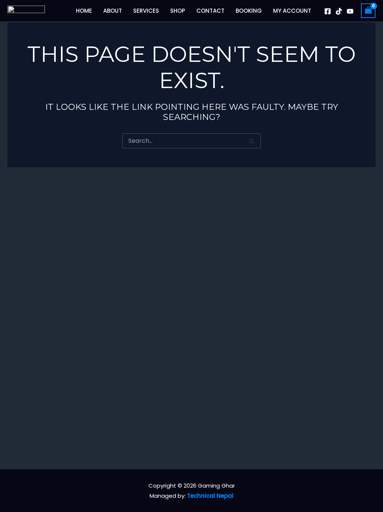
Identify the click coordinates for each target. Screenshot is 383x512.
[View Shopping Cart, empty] (368, 10)
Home (84, 10)
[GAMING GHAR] (26, 10)
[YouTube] (350, 11)
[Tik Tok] (338, 11)
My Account (292, 10)
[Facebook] (327, 11)
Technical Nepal (210, 496)
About (112, 10)
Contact (210, 10)
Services (146, 10)
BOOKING (249, 10)
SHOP (177, 10)
